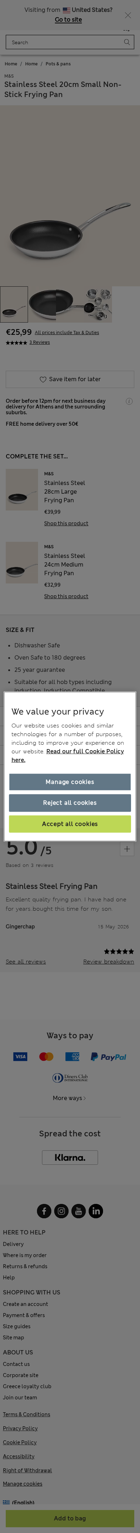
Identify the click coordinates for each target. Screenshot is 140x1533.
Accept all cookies (70, 823)
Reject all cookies (70, 803)
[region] (70, 766)
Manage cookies (70, 782)
